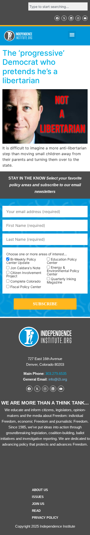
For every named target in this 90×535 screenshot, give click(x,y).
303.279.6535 (55, 373)
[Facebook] (57, 18)
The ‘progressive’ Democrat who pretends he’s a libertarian (33, 66)
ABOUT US (40, 490)
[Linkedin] (71, 18)
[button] (72, 35)
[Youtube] (85, 18)
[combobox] (58, 6)
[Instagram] (78, 18)
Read (36, 511)
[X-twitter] (64, 18)
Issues (38, 497)
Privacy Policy (45, 517)
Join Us (38, 504)
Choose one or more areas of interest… (36, 254)
